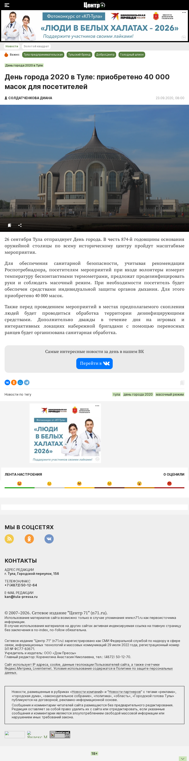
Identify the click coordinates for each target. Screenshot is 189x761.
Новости (12, 46)
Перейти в (91, 363)
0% (19, 483)
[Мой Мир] (20, 382)
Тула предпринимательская (43, 54)
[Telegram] (27, 382)
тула (116, 394)
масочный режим (170, 394)
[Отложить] (9, 225)
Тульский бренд (79, 54)
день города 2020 (138, 394)
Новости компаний (87, 692)
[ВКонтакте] (7, 382)
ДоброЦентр (105, 54)
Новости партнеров (125, 692)
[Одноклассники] (14, 382)
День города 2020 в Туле (24, 65)
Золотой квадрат (36, 46)
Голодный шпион (132, 54)
